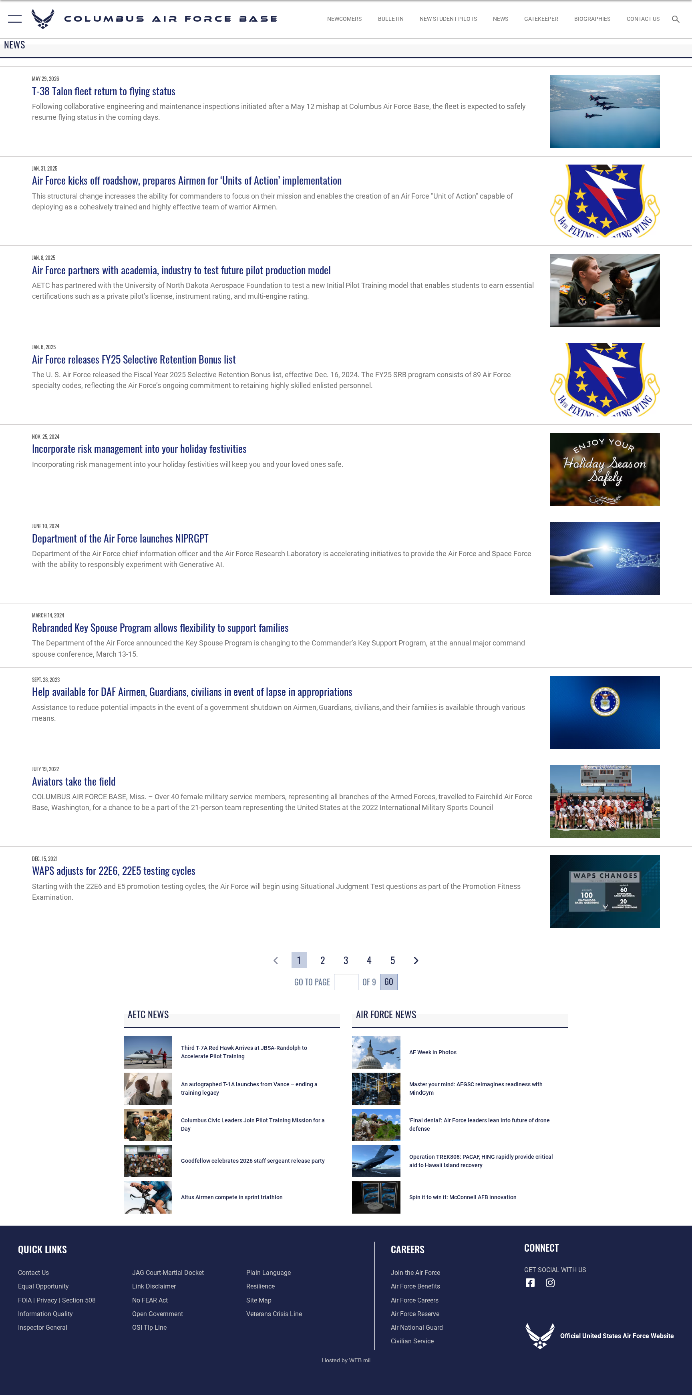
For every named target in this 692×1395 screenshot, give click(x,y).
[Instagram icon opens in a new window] (550, 1283)
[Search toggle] (677, 19)
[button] (13, 19)
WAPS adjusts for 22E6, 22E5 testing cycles (113, 870)
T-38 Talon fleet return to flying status (103, 90)
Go (388, 981)
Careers (407, 1249)
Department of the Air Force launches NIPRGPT (120, 538)
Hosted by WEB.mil (346, 1360)
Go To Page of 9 (335, 982)
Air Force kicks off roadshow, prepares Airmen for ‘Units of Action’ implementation (187, 180)
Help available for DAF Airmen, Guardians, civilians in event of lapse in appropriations (192, 691)
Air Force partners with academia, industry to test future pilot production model (181, 269)
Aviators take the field (73, 781)
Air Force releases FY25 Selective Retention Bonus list (134, 359)
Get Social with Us (555, 1270)
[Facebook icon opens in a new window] (530, 1283)
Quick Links (42, 1249)
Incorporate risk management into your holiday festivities (139, 448)
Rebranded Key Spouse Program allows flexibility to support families (160, 627)
